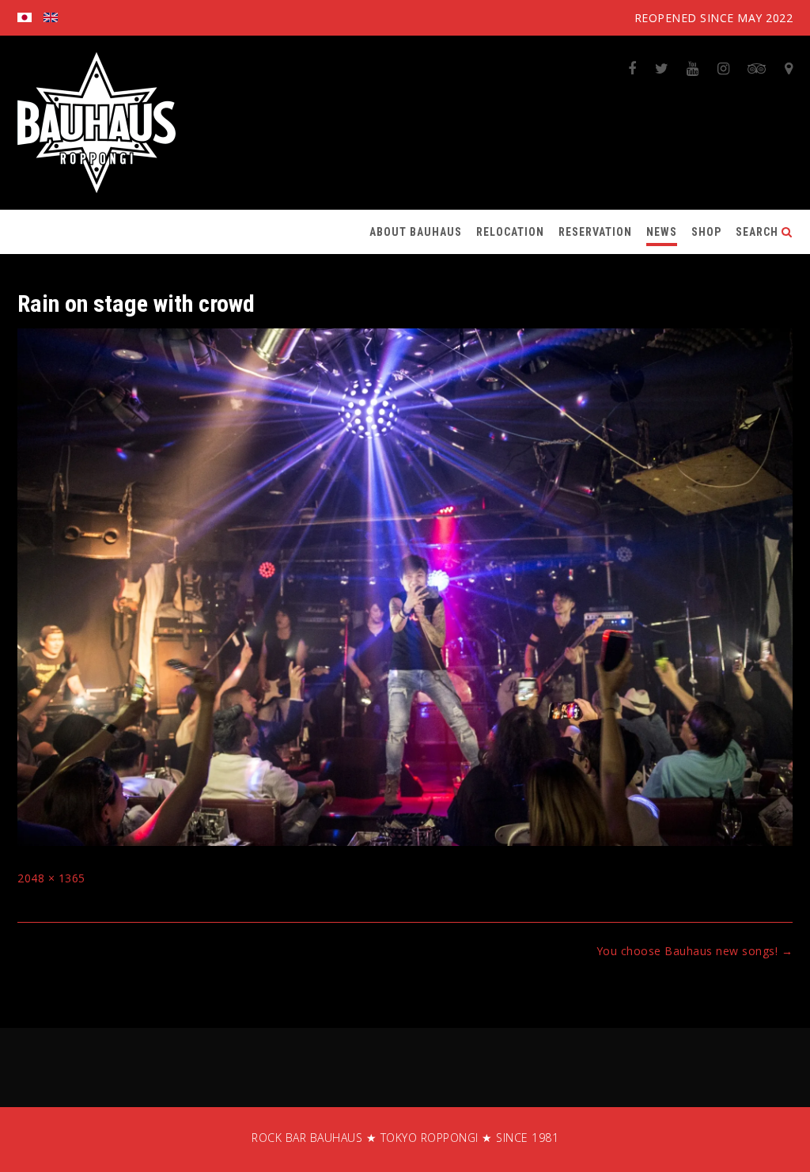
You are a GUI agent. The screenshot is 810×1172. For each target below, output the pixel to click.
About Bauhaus (415, 232)
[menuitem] (24, 17)
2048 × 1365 (51, 878)
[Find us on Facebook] (632, 68)
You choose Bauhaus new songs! (694, 950)
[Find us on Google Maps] (789, 68)
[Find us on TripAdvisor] (757, 68)
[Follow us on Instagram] (723, 68)
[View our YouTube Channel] (693, 68)
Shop (706, 232)
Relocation (510, 232)
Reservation (595, 232)
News (661, 232)
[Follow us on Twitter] (662, 68)
